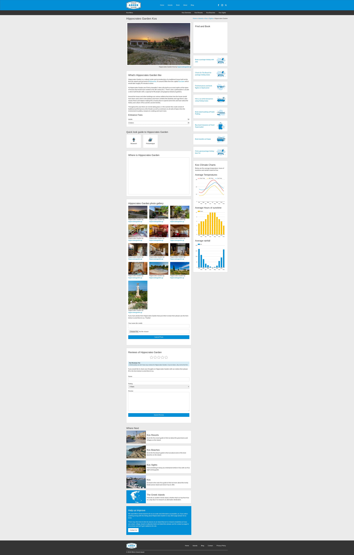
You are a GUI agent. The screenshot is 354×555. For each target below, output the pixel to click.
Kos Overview (186, 12)
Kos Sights (222, 12)
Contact (210, 545)
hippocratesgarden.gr (184, 67)
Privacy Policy (221, 545)
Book (178, 5)
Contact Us (133, 530)
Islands (170, 5)
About (185, 5)
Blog (192, 5)
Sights (211, 18)
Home (162, 5)
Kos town (181, 81)
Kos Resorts (199, 12)
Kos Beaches (210, 12)
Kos (206, 18)
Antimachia (152, 81)
